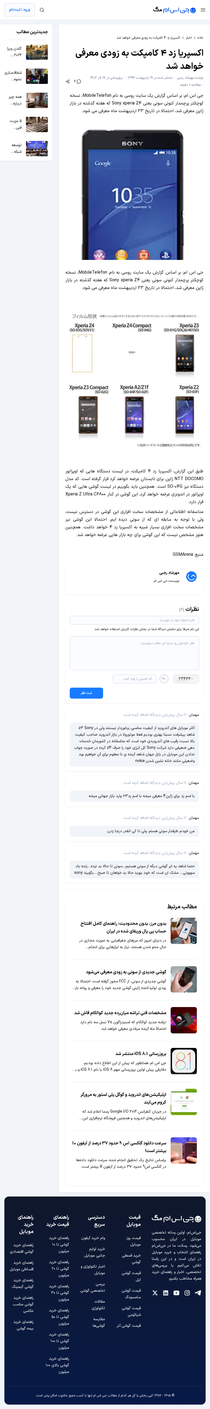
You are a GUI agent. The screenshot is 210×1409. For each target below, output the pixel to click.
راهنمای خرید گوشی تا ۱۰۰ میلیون (59, 1341)
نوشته (190, 77)
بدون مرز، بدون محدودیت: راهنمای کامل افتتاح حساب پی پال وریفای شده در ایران (123, 927)
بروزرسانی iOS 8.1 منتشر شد (140, 1054)
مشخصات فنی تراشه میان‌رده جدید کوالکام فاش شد (120, 1013)
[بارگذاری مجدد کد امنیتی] (164, 678)
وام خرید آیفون (93, 1238)
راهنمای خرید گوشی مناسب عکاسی (23, 1304)
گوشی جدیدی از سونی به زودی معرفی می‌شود (126, 972)
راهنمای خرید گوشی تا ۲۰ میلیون (59, 1268)
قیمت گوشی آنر (129, 1326)
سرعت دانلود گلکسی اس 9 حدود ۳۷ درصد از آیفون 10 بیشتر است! (119, 1147)
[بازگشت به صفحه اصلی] (174, 10)
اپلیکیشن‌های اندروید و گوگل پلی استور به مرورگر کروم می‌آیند (123, 1099)
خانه (200, 37)
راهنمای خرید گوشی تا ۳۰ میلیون (59, 1292)
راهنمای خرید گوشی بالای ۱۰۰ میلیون (57, 1365)
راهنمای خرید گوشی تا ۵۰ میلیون (59, 1317)
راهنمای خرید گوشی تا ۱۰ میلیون (59, 1244)
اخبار (189, 37)
